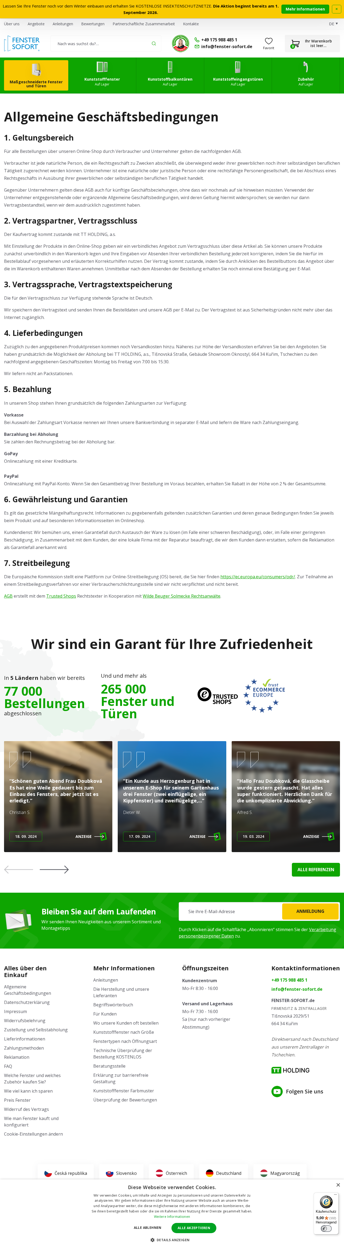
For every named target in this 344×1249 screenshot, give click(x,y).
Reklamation (16, 1057)
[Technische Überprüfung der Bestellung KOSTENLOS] (180, 43)
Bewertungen (93, 23)
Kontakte (191, 23)
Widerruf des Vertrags (26, 1109)
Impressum (15, 1011)
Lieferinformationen (24, 1039)
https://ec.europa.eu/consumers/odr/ (257, 577)
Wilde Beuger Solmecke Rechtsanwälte (181, 596)
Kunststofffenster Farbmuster (123, 1091)
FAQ (8, 1066)
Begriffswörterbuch (113, 1005)
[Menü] (335, 1196)
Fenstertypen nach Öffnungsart (125, 1041)
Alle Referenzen (316, 870)
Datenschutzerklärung (27, 1002)
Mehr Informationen (305, 9)
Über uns (12, 23)
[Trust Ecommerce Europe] (264, 696)
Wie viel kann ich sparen (28, 1091)
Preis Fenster (17, 1100)
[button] (54, 870)
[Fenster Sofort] (22, 43)
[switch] (326, 1228)
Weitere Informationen (172, 1216)
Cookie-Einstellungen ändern (33, 1134)
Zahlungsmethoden (24, 1048)
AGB (8, 596)
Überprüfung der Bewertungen (125, 1100)
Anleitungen (63, 23)
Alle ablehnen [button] (148, 1227)
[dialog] (172, 1214)
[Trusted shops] (218, 695)
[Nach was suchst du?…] (106, 43)
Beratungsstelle (109, 1066)
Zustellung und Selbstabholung (36, 1030)
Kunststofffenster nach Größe (123, 1032)
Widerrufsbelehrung (24, 1021)
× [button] (338, 1185)
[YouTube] (277, 1091)
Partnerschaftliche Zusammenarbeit (144, 23)
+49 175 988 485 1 (289, 980)
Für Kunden (105, 1014)
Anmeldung (310, 911)
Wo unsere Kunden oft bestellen (126, 1023)
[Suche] (154, 43)
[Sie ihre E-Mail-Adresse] (259, 911)
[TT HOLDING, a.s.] (290, 1070)
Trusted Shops (61, 596)
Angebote (36, 23)
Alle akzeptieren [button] (194, 1228)
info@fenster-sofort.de (296, 989)
